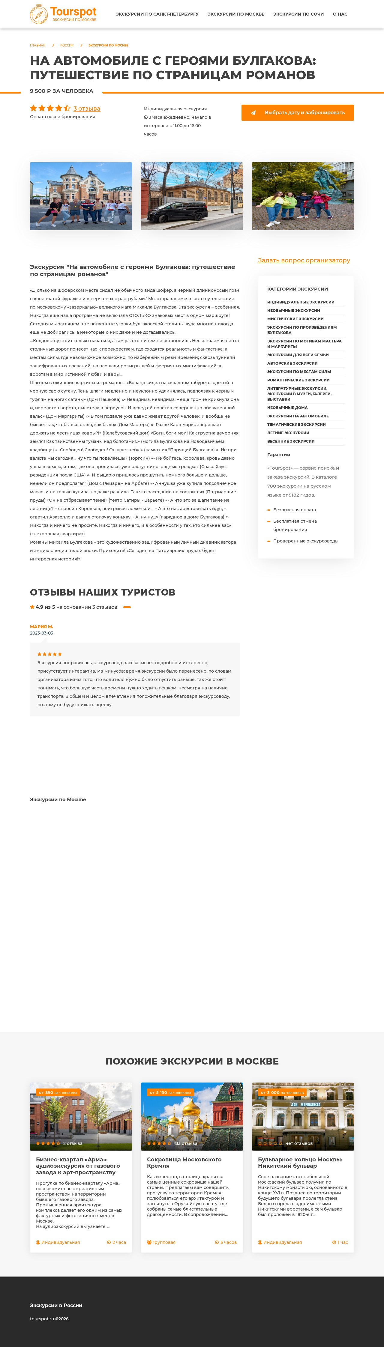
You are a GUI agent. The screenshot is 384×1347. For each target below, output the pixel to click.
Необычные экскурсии (293, 310)
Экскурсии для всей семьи (298, 355)
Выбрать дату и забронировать (305, 112)
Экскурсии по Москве (236, 14)
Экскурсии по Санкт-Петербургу (157, 14)
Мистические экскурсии (295, 319)
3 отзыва (87, 108)
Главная (37, 45)
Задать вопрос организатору (304, 260)
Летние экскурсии (288, 433)
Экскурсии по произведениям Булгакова (302, 330)
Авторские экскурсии (292, 363)
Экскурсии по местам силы (299, 371)
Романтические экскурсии (298, 380)
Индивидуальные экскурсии (300, 302)
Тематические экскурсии (296, 424)
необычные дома (287, 407)
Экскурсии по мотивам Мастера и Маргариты (304, 344)
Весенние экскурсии (291, 441)
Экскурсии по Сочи (298, 14)
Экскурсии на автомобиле (298, 416)
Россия (67, 45)
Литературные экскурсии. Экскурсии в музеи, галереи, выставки (299, 394)
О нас (340, 14)
